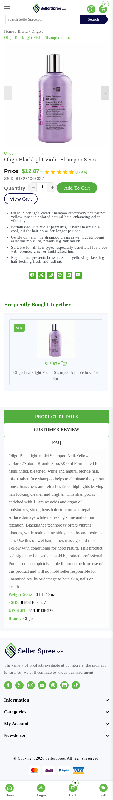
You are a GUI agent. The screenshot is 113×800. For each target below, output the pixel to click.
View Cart (21, 199)
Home (9, 31)
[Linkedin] (69, 275)
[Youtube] (78, 275)
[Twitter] (41, 275)
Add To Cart (77, 188)
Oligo (36, 31)
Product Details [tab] (56, 416)
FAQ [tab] (56, 442)
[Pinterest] (59, 275)
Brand (23, 31)
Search (93, 19)
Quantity (14, 188)
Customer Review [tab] (56, 429)
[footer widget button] (56, 700)
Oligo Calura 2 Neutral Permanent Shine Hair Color (56, 371)
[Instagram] (50, 275)
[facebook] (32, 275)
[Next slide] (105, 93)
